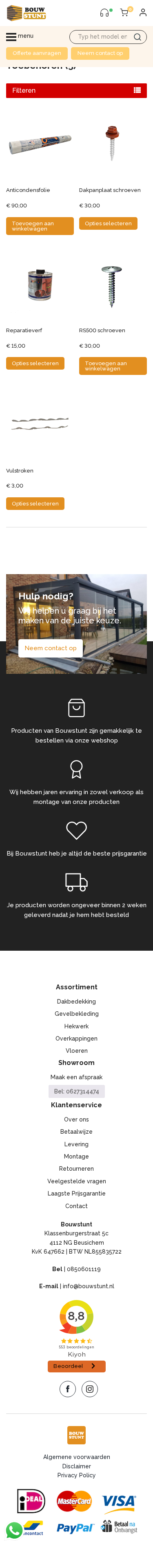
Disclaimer (76, 1466)
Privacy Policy (77, 1475)
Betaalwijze (76, 1131)
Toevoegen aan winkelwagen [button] (33, 226)
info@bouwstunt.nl (88, 1286)
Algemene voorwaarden (76, 1457)
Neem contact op (100, 53)
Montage (76, 1156)
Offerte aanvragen (37, 53)
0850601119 (84, 1269)
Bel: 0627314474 (76, 1091)
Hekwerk (76, 1026)
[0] (124, 13)
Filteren (23, 90)
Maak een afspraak (76, 1077)
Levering (76, 1144)
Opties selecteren (108, 223)
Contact (76, 1206)
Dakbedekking (76, 1001)
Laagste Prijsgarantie (77, 1193)
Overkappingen (76, 1038)
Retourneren (76, 1168)
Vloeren (77, 1050)
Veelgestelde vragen (76, 1181)
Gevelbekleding (77, 1013)
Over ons (76, 1119)
